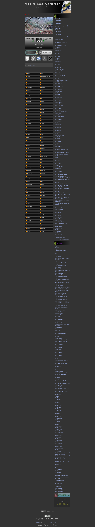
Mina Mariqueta (58, 124)
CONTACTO (38, 522)
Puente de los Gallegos (59, 480)
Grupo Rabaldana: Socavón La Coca (62, 284)
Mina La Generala (58, 347)
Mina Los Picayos (58, 118)
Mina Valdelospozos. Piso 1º (61, 372)
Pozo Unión (57, 236)
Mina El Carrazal (58, 81)
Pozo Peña (57, 232)
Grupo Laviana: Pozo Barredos (61, 276)
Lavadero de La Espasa (60, 37)
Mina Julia (57, 99)
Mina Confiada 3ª (58, 322)
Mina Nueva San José (59, 135)
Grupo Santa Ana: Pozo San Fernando (62, 287)
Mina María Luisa (58, 358)
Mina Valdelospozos (59, 371)
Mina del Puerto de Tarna (60, 75)
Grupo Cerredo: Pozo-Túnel (60, 265)
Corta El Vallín (58, 28)
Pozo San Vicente (58, 446)
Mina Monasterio (58, 127)
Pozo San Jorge (58, 435)
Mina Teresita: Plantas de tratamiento (62, 151)
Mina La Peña (58, 108)
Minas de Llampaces (59, 209)
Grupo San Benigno (59, 285)
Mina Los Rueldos (58, 119)
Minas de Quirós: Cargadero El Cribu (62, 388)
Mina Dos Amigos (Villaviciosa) (61, 80)
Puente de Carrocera (59, 474)
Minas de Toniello (58, 217)
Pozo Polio (57, 424)
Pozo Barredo (58, 396)
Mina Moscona (58, 130)
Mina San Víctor (58, 369)
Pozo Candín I (58, 401)
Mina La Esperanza (59, 344)
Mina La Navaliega (58, 107)
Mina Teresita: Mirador (59, 147)
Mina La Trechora (58, 357)
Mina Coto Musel (58, 327)
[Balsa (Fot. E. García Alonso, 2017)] (39, 34)
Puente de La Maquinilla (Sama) (61, 475)
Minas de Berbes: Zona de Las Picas (62, 179)
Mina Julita (57, 336)
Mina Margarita (58, 121)
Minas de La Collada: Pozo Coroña (62, 206)
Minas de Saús (58, 389)
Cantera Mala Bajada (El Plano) (61, 25)
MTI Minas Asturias (43, 3)
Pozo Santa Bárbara (59, 448)
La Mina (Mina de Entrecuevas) (61, 36)
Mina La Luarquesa (59, 105)
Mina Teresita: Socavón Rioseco (61, 154)
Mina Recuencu (58, 141)
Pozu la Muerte (58, 472)
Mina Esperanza (58, 91)
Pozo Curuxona (58, 405)
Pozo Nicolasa (58, 423)
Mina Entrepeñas (58, 89)
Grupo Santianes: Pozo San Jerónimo (62, 294)
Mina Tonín (57, 157)
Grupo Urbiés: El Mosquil (60, 310)
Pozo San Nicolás (58, 445)
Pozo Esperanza (58, 228)
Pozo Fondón (57, 412)
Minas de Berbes (58, 171)
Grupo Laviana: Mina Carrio (60, 273)
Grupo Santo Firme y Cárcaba (61, 296)
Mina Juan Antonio (58, 97)
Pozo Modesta (58, 419)
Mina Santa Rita (58, 146)
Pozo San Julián (58, 440)
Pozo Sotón (57, 466)
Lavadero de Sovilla (59, 39)
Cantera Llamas (58, 23)
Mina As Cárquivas (59, 44)
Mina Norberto (58, 133)
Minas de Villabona (59, 218)
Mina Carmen (57, 47)
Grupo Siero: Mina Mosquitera (61, 299)
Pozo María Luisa (58, 418)
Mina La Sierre (58, 110)
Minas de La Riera (58, 386)
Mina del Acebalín (58, 70)
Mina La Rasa (58, 350)
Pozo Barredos (58, 397)
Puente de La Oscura (59, 478)
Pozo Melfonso (58, 231)
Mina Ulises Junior (58, 162)
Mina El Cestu (58, 335)
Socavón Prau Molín (59, 489)
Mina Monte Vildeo (59, 129)
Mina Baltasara (58, 316)
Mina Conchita (29, 15)
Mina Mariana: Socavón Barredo (61, 360)
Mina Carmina (58, 48)
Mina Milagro (57, 125)
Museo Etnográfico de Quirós (61, 223)
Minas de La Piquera (59, 385)
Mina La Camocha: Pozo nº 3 (61, 342)
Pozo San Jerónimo (59, 434)
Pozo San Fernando (59, 432)
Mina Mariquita (58, 361)
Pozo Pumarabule (58, 426)
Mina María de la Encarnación (61, 122)
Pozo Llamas (57, 415)
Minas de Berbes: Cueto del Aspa (62, 173)
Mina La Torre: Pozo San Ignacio (61, 111)
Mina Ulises (57, 160)
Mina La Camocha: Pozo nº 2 (61, 341)
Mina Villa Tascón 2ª (59, 166)
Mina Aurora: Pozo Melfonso (60, 45)
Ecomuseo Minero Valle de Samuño (62, 255)
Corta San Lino (58, 31)
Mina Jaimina (57, 94)
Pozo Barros (57, 399)
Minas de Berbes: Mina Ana (60, 176)
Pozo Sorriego (58, 464)
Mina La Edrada (58, 103)
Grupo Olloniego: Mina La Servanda (62, 282)
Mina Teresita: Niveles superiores (61, 149)
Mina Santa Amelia (59, 144)
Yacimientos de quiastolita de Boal (62, 239)
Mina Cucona (57, 64)
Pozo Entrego (58, 408)
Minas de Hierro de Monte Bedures (62, 192)
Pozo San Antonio (58, 429)
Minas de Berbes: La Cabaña (61, 174)
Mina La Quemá (58, 349)
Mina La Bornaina (58, 338)
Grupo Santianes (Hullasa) (60, 293)
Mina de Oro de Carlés (59, 69)
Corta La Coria (58, 29)
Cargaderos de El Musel (60, 249)
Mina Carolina (58, 50)
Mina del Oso (57, 72)
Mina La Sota (57, 353)
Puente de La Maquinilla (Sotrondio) (62, 477)
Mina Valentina (58, 163)
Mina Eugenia (58, 92)
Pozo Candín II (58, 402)
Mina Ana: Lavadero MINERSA (61, 42)
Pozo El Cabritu (58, 407)
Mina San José (58, 143)
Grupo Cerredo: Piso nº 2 (60, 261)
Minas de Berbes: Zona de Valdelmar (62, 183)
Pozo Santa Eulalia (59, 449)
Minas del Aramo (58, 220)
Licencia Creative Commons (53, 522)
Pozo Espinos (58, 410)
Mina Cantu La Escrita (59, 319)
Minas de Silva (58, 214)
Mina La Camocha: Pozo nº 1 (61, 339)
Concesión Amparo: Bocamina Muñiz (62, 26)
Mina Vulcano (58, 168)
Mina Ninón (57, 132)
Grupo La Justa (58, 268)
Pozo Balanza (58, 394)
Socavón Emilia (58, 485)
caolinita (32, 65)
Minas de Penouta (58, 210)
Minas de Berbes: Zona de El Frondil (62, 177)
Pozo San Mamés (58, 443)
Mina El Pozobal (58, 85)
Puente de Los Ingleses (60, 481)
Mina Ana (57, 40)
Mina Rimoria (57, 365)
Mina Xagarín (57, 377)
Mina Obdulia (57, 136)
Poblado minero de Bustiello (60, 393)
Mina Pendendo (58, 138)
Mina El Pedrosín (58, 83)
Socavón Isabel (58, 486)
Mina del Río (57, 330)
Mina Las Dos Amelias (59, 116)
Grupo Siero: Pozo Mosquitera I (61, 301)
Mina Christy (57, 56)
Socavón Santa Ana (59, 491)
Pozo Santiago (58, 451)
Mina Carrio (57, 321)
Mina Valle (57, 165)
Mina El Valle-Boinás (59, 86)
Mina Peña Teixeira (59, 140)
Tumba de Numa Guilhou (60, 237)
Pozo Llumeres (58, 229)
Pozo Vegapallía (58, 469)
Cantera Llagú (58, 22)
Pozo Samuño (58, 427)
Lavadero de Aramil (59, 311)
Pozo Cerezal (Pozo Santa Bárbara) (62, 404)
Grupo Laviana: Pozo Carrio (60, 278)
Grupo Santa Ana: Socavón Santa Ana (62, 288)
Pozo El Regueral (58, 226)
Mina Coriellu (57, 62)
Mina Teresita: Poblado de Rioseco (62, 152)
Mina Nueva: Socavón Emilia (61, 363)
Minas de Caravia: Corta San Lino (62, 188)
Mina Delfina (57, 78)
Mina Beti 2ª (57, 317)
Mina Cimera (57, 58)
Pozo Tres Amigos (58, 467)
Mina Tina (57, 155)
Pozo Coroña (57, 225)
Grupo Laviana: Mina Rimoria (61, 274)
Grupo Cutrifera (58, 267)
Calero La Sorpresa (59, 18)
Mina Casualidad (58, 51)
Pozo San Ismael (58, 234)
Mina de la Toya (58, 67)
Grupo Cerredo (58, 256)
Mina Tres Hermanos (59, 158)
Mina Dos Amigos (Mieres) (60, 333)
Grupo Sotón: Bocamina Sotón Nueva (62, 305)
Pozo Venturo (57, 470)
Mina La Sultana (58, 355)
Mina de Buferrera (58, 66)
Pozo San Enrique (58, 430)
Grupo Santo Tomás (59, 298)
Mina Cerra (57, 55)
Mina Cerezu (57, 53)
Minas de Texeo (58, 215)
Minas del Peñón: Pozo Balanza (61, 391)
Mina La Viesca (58, 114)
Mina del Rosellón (58, 77)
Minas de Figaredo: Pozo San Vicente (62, 383)
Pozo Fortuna (57, 413)
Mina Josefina (58, 96)
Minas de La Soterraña (59, 207)
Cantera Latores (58, 20)
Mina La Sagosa (58, 352)
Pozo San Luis (58, 441)
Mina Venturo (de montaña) (60, 374)
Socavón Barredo (58, 483)
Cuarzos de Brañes (59, 33)
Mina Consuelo (58, 61)
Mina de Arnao (58, 328)
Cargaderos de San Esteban (60, 250)
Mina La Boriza (58, 100)
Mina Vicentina (58, 376)
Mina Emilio (57, 88)
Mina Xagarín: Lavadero (60, 379)
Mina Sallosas (58, 366)
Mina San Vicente (58, 368)
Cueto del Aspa (58, 34)
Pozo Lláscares (58, 416)
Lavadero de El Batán (59, 313)
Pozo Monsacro (58, 421)
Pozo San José (58, 437)
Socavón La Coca (58, 488)
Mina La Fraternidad (59, 346)
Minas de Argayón (58, 169)
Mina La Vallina (58, 113)
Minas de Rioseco (58, 212)
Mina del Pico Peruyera (59, 73)
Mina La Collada (58, 102)
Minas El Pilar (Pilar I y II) (60, 221)
